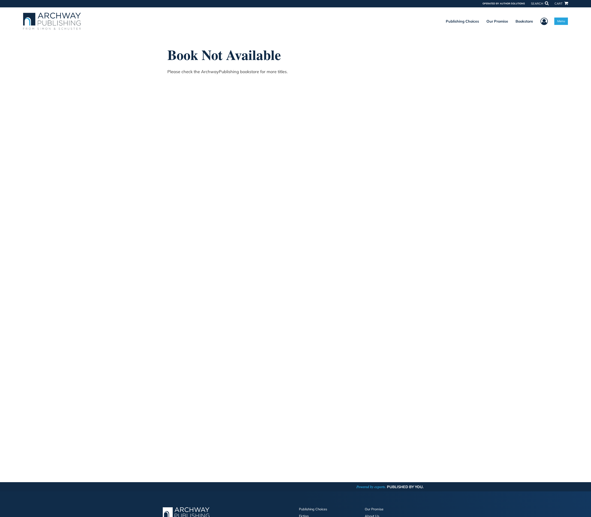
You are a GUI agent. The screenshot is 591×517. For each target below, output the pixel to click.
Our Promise (497, 21)
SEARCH (537, 3)
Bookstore (524, 21)
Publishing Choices (462, 21)
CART (559, 3)
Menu (561, 21)
